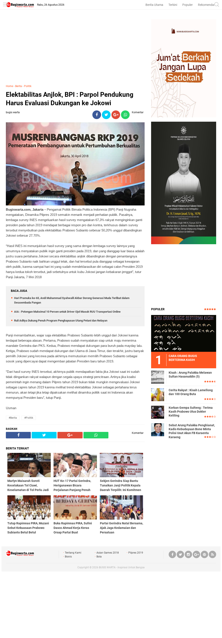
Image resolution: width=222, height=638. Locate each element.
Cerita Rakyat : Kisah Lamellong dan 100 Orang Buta (191, 392)
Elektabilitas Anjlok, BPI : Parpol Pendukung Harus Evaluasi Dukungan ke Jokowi (69, 99)
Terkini (172, 4)
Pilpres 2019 (135, 552)
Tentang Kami (73, 552)
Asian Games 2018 (107, 552)
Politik (27, 86)
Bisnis (68, 556)
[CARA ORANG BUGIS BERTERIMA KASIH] (183, 333)
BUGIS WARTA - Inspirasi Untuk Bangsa (122, 567)
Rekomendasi (207, 4)
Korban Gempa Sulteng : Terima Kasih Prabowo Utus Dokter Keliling (191, 411)
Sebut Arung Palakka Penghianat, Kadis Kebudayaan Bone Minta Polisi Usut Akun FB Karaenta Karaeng (192, 431)
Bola (99, 556)
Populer (187, 4)
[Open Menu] (5, 5)
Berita (18, 86)
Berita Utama (154, 4)
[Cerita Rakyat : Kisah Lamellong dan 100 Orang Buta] (157, 394)
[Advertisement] (75, 49)
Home (9, 86)
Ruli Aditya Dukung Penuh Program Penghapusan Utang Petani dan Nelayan (60, 320)
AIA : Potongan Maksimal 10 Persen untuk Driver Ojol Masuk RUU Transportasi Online (67, 311)
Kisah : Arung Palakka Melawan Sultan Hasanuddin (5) (190, 374)
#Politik (28, 417)
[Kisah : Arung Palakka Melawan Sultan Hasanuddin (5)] (157, 377)
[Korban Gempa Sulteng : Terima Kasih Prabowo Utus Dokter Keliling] (157, 412)
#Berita (13, 417)
